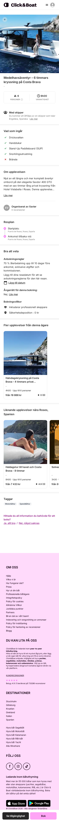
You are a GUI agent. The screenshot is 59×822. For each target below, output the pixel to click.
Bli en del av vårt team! (17, 616)
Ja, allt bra (9, 523)
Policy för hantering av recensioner (23, 627)
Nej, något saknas (29, 523)
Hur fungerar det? (15, 583)
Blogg (9, 630)
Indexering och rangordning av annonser (26, 619)
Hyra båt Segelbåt (15, 727)
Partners (10, 612)
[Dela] (54, 20)
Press (8, 586)
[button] (29, 71)
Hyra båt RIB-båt (14, 738)
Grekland (10, 712)
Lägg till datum (16, 282)
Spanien (10, 719)
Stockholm (11, 701)
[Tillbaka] (4, 19)
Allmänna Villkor (14, 605)
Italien (9, 716)
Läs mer (8, 195)
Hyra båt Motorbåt (15, 731)
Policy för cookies (14, 601)
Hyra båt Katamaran (16, 735)
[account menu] (52, 5)
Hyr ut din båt (13, 590)
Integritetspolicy (14, 597)
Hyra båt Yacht (13, 742)
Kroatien (10, 708)
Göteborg (10, 705)
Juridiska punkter (14, 608)
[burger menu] (46, 4)
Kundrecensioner (15, 675)
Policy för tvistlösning (16, 623)
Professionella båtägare (17, 594)
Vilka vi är (11, 579)
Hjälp (8, 575)
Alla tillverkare (13, 746)
